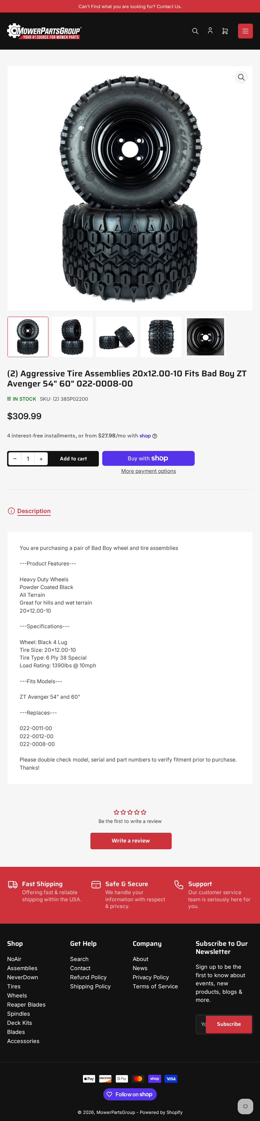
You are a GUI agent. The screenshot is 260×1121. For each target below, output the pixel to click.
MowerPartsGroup (115, 1112)
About (140, 959)
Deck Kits (19, 1022)
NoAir (14, 959)
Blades (16, 1032)
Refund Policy (88, 977)
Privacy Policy (151, 977)
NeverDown (22, 977)
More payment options (148, 471)
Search (79, 959)
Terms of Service (155, 986)
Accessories (23, 1041)
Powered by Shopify (161, 1112)
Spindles (18, 1013)
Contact (80, 968)
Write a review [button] (131, 840)
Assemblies (22, 968)
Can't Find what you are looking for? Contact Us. (130, 6)
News (140, 968)
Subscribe (229, 1024)
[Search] (195, 31)
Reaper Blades (26, 1004)
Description (34, 510)
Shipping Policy (90, 986)
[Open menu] (245, 31)
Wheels (17, 995)
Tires (14, 986)
